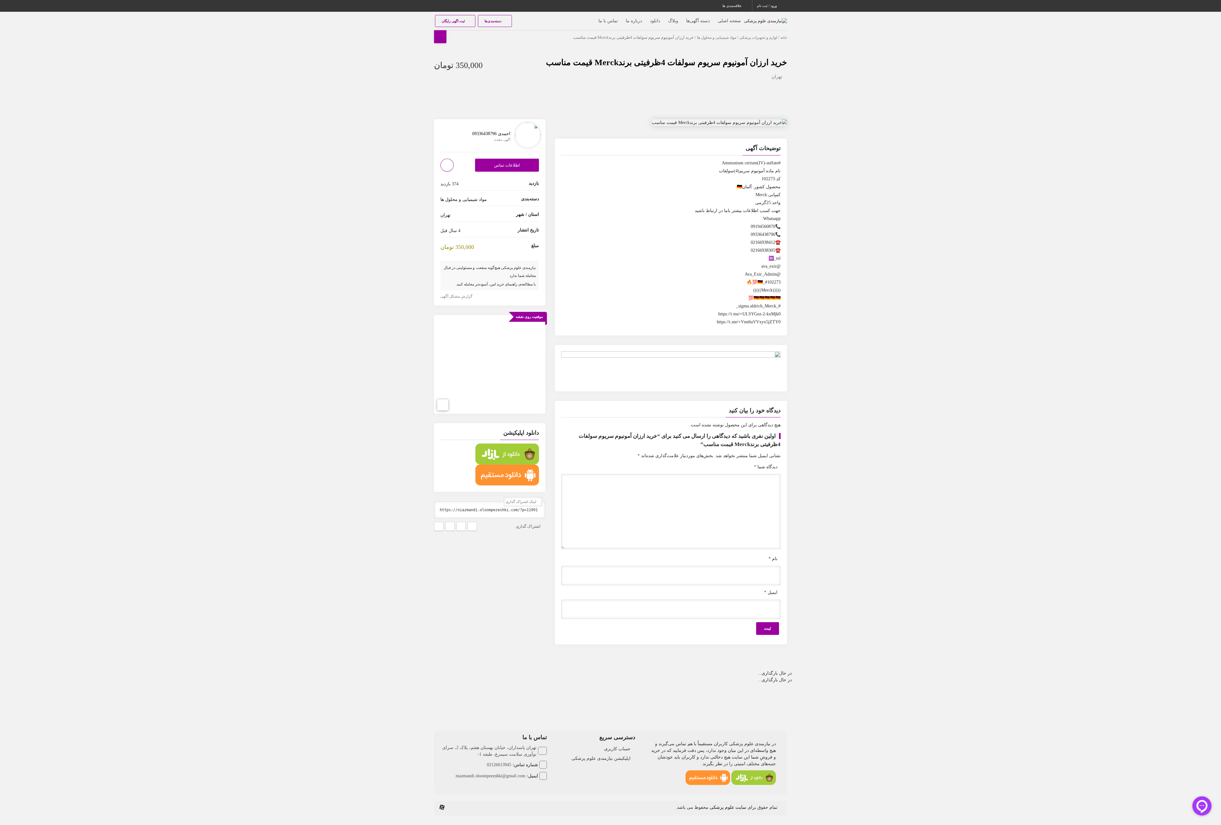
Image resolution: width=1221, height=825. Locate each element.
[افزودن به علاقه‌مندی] (447, 165)
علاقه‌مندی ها (732, 6)
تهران (776, 76)
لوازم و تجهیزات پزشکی (758, 37)
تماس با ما (608, 20)
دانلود (655, 20)
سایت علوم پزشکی (728, 807)
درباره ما (634, 20)
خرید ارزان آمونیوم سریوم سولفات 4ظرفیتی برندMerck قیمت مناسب (666, 62)
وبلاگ (673, 20)
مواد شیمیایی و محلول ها (716, 37)
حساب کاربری (617, 748)
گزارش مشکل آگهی (456, 296)
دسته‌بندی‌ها (493, 21)
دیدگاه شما (765, 466)
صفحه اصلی (729, 20)
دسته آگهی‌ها (698, 20)
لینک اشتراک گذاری (521, 501)
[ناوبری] (442, 405)
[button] (671, 149)
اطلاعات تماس (507, 165)
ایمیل (770, 592)
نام (773, 558)
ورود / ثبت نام (767, 6)
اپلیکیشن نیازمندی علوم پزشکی (601, 758)
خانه (784, 37)
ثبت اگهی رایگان (454, 21)
